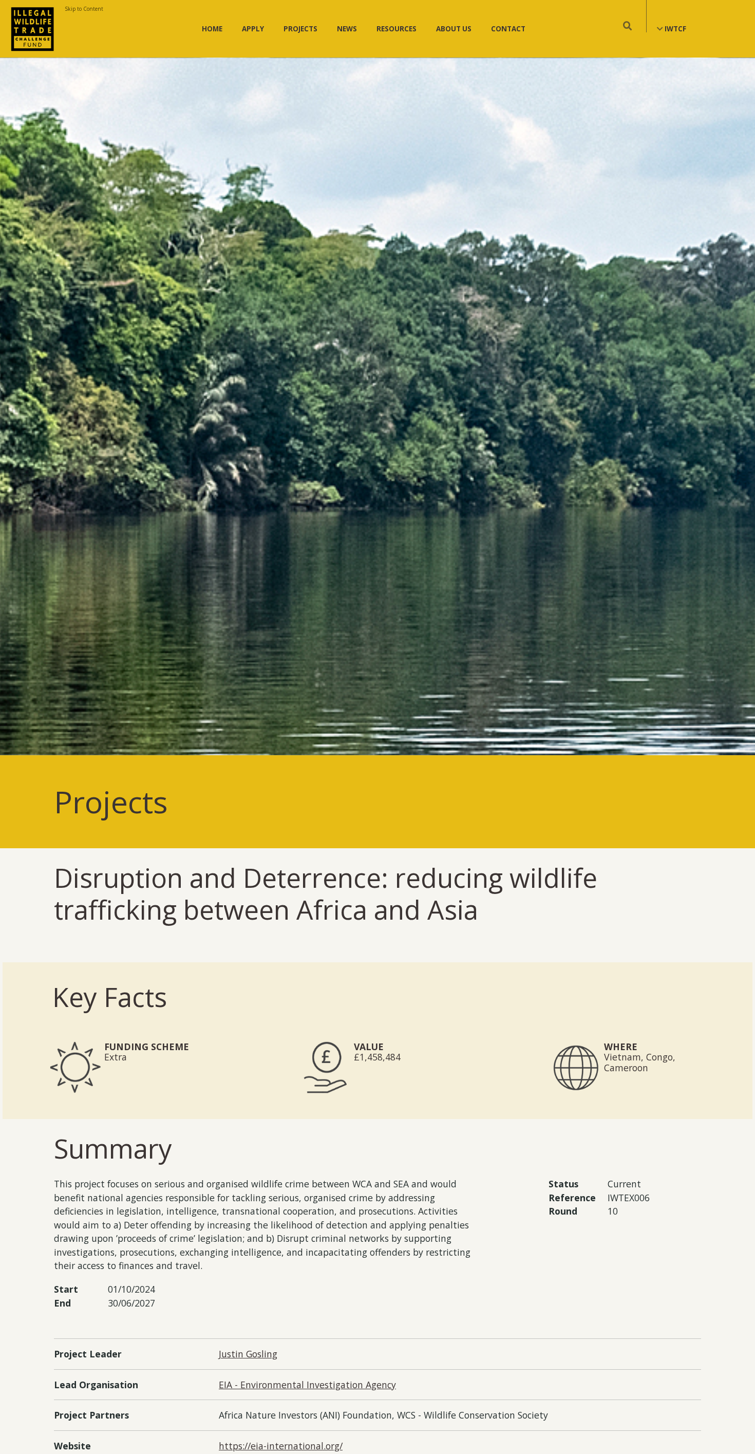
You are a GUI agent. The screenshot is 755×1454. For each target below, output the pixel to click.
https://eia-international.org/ (281, 1446)
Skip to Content (84, 8)
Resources (396, 28)
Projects (300, 28)
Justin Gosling (248, 1354)
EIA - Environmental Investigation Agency (307, 1384)
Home (212, 28)
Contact (508, 28)
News (347, 28)
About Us (453, 28)
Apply (253, 28)
